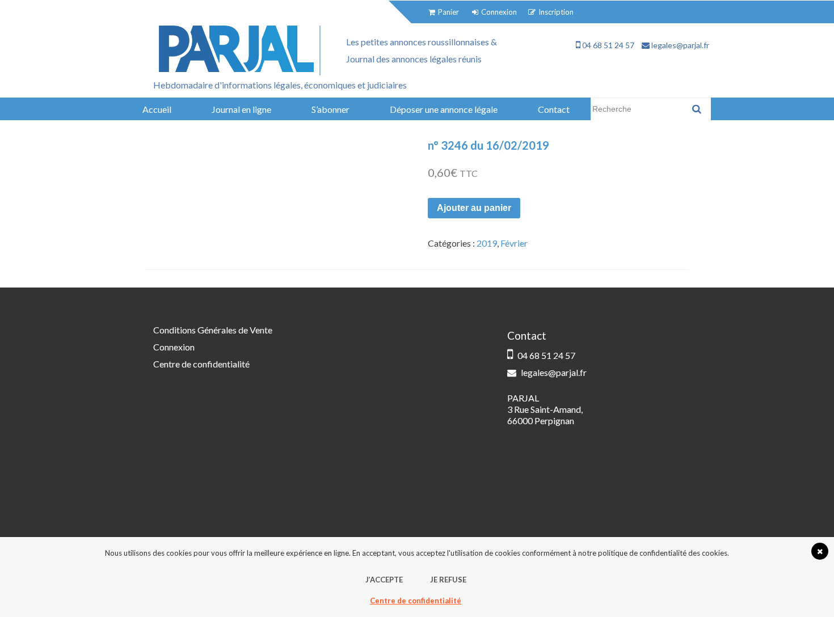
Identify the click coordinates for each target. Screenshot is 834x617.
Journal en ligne (241, 109)
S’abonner (330, 109)
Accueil (156, 109)
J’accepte (384, 579)
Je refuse (448, 579)
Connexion (174, 346)
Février (514, 243)
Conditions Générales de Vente (212, 329)
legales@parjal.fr (679, 45)
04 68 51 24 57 (607, 45)
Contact (554, 109)
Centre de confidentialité (201, 363)
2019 (487, 243)
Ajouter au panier (474, 208)
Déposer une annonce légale (444, 109)
